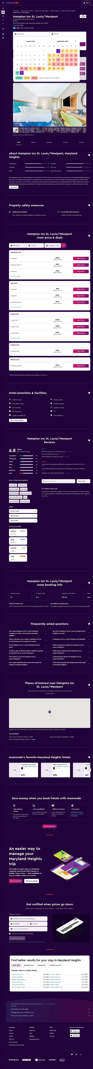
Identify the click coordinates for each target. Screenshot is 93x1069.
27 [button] (35, 68)
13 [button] (35, 60)
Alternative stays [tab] (29, 965)
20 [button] (35, 64)
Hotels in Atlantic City (56, 987)
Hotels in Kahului (55, 974)
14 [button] (39, 60)
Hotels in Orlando (55, 977)
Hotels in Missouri (55, 10)
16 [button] (17, 64)
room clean (13, 485)
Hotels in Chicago (55, 982)
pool (25, 497)
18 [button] (26, 64)
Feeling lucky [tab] (42, 965)
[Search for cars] (3, 16)
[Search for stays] (3, 12)
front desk (24, 489)
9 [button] (17, 60)
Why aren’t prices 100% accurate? (22, 1015)
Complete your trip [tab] (55, 965)
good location (14, 493)
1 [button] (43, 51)
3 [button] (21, 55)
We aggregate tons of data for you (22, 1012)
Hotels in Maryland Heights (68, 10)
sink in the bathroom (16, 497)
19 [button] (30, 64)
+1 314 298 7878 (18, 25)
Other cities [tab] (16, 965)
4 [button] (26, 55)
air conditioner (25, 501)
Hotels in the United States (42, 10)
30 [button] (17, 73)
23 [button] (17, 68)
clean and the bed (25, 493)
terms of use (32, 942)
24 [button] (22, 68)
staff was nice (22, 485)
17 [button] (21, 64)
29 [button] (43, 68)
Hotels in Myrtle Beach (18, 984)
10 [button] (21, 60)
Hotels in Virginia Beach (18, 979)
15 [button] (43, 60)
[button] (3, 3)
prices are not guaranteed (48, 1003)
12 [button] (30, 60)
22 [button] (43, 64)
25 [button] (26, 68)
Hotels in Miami (54, 984)
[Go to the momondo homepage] (12, 3)
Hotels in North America (27, 10)
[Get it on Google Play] (75, 1031)
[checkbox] (18, 532)
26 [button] (30, 68)
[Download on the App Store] (75, 1035)
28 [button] (39, 68)
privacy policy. (41, 942)
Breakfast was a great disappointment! (56, 473)
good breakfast (14, 489)
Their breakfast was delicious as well (55, 456)
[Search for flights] (3, 8)
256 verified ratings (27, 28)
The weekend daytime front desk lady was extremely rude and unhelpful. (64, 469)
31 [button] (21, 73)
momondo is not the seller (19, 1009)
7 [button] (39, 55)
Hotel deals (16, 10)
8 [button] (43, 55)
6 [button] (34, 55)
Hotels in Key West (17, 982)
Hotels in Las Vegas (17, 977)
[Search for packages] (3, 20)
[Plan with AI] (3, 24)
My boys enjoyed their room (53, 454)
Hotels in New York (17, 974)
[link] (50, 826)
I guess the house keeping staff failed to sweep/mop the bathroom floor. (64, 465)
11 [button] (26, 60)
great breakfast (14, 501)
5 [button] (30, 55)
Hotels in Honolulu (55, 979)
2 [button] (17, 55)
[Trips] (3, 29)
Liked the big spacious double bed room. (57, 451)
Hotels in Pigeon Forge (18, 987)
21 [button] (39, 64)
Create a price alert (76, 814)
